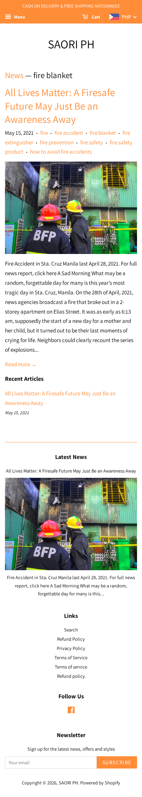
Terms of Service (71, 657)
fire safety (91, 142)
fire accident (68, 132)
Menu (19, 17)
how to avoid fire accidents (61, 151)
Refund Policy (71, 639)
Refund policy (71, 676)
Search (71, 629)
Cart (95, 17)
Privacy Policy (71, 648)
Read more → (21, 364)
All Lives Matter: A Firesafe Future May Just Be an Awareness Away (60, 105)
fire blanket (103, 132)
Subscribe (116, 762)
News (14, 75)
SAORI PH (71, 44)
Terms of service (71, 667)
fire (44, 132)
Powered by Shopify (100, 782)
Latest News (71, 457)
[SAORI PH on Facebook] (71, 711)
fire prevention (57, 142)
